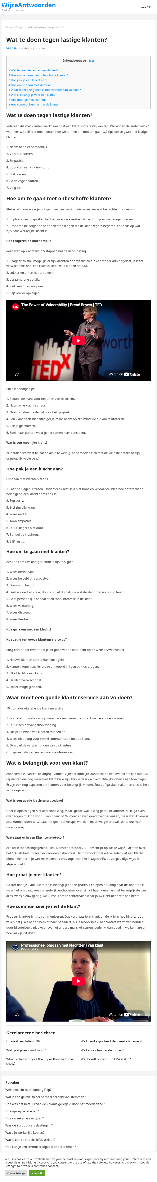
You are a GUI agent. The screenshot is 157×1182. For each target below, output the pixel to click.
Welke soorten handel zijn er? (102, 1050)
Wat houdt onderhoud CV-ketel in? (106, 1059)
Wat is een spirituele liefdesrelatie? (30, 1140)
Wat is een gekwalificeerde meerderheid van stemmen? (45, 1097)
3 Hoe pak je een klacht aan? (27, 80)
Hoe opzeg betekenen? (22, 1111)
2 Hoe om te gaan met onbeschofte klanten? (38, 75)
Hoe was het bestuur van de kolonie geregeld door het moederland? (55, 1104)
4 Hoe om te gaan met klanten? (29, 85)
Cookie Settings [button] (16, 1173)
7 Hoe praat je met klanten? (27, 99)
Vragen (20, 27)
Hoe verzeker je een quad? (24, 1118)
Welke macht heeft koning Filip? (28, 1090)
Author (25, 48)
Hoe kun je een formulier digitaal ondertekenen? (40, 1147)
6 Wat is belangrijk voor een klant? (31, 95)
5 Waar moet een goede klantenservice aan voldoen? (44, 90)
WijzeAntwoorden (29, 5)
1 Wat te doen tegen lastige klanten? (33, 70)
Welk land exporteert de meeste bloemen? (111, 1041)
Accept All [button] (36, 1173)
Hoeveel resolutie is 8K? (23, 1041)
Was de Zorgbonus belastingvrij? (29, 1125)
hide (90, 60)
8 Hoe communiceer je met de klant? (33, 104)
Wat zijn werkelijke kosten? (24, 1132)
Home (9, 27)
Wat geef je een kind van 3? (26, 1050)
